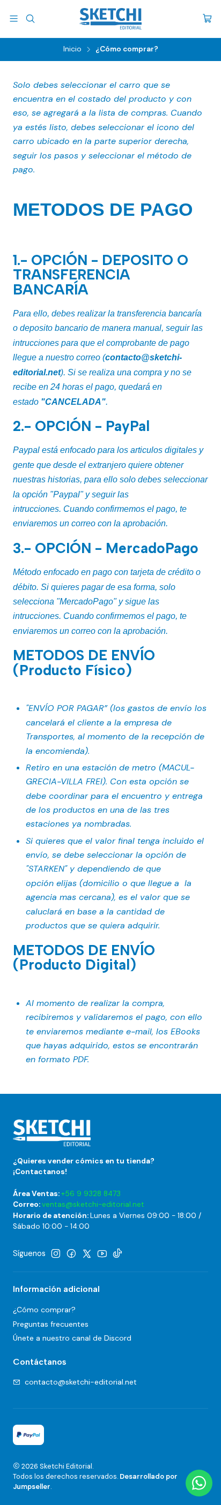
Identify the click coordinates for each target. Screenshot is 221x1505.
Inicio (72, 49)
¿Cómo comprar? (44, 1309)
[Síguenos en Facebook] (71, 1253)
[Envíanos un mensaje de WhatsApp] (199, 1483)
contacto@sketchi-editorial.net (81, 1382)
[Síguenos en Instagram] (55, 1253)
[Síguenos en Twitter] (87, 1253)
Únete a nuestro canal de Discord (72, 1338)
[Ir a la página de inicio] (110, 18)
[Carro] (207, 19)
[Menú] (13, 18)
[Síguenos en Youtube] (102, 1253)
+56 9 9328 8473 (91, 1193)
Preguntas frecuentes (51, 1324)
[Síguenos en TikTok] (117, 1253)
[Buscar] (30, 18)
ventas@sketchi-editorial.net (93, 1204)
